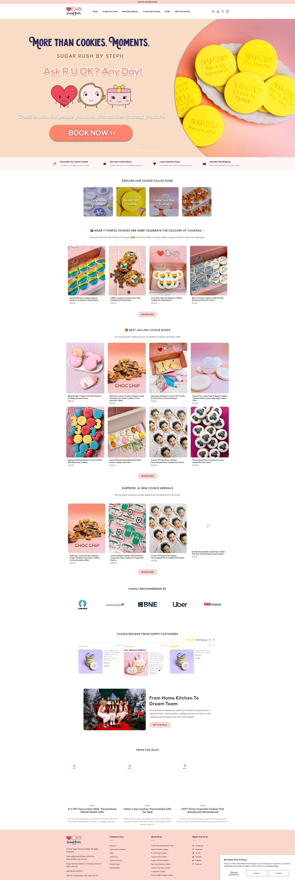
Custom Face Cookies (159, 865)
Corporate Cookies (151, 11)
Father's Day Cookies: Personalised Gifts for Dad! (147, 819)
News (92, 815)
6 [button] (150, 150)
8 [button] (155, 150)
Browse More (147, 314)
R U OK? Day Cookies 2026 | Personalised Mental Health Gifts (92, 819)
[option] (147, 88)
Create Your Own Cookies (161, 876)
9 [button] (157, 150)
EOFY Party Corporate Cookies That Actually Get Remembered (203, 811)
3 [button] (142, 150)
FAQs (111, 862)
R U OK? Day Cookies (159, 862)
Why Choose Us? (182, 11)
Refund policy (115, 876)
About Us (113, 854)
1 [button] (137, 150)
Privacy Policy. (273, 866)
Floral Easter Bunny (134, 650)
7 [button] (152, 150)
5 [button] (147, 150)
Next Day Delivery (130, 11)
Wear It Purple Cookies (159, 858)
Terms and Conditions (118, 858)
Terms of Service (116, 869)
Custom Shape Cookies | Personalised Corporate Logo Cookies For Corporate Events (127, 558)
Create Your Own (110, 11)
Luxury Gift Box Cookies (160, 869)
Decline (279, 873)
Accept (256, 873)
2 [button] (147, 308)
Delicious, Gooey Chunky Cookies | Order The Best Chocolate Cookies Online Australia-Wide (126, 398)
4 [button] (145, 150)
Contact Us (114, 865)
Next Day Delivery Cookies (161, 873)
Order (167, 11)
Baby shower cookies (89, 650)
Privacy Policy (115, 873)
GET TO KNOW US (160, 725)
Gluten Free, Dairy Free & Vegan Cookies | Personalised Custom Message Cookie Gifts (209, 398)
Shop (95, 11)
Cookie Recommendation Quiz (162, 854)
